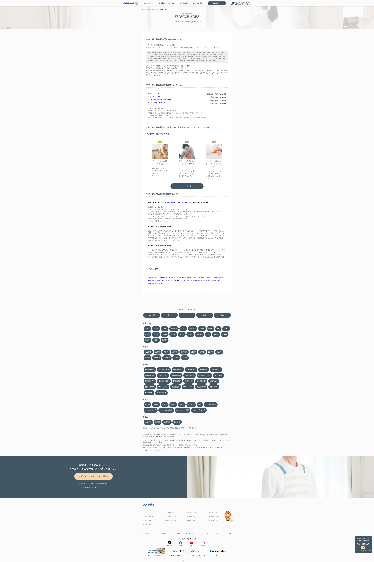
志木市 (181, 404)
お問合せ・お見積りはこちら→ (93, 487)
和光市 (173, 404)
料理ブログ (191, 520)
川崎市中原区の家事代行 (214, 278)
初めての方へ (148, 3)
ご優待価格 (148, 524)
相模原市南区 (178, 369)
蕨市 (199, 404)
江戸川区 (200, 334)
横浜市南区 (175, 387)
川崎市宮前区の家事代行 (176, 278)
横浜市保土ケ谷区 (204, 375)
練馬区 (164, 340)
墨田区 (147, 340)
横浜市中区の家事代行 (173, 280)
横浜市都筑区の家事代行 (211, 280)
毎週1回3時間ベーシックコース (177, 202)
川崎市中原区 (189, 375)
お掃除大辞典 (214, 516)
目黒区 (147, 334)
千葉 (222, 315)
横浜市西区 (177, 381)
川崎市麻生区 (216, 369)
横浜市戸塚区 (201, 387)
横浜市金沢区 (161, 392)
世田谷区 (174, 328)
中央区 (156, 334)
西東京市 (184, 352)
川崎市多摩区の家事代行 (156, 278)
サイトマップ (217, 533)
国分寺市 (157, 357)
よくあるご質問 (197, 3)
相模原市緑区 (149, 369)
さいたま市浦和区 (166, 410)
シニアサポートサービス (158, 103)
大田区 (164, 328)
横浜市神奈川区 (163, 381)
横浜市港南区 (188, 387)
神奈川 (187, 315)
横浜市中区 (189, 381)
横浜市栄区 (214, 387)
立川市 (210, 352)
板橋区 (190, 334)
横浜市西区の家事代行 (156, 280)
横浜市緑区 (214, 381)
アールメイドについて (164, 533)
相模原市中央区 (163, 369)
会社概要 (178, 533)
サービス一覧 (187, 186)
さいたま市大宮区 (199, 410)
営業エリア (213, 512)
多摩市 (202, 352)
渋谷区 (156, 328)
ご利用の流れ (184, 3)
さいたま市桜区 (150, 410)
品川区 (183, 328)
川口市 (147, 404)
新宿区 (147, 328)
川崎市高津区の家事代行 (195, 278)
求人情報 (228, 533)
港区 (218, 328)
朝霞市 (164, 404)
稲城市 (185, 357)
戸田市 (156, 404)
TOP (146, 512)
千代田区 (193, 328)
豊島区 (210, 328)
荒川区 (181, 334)
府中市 (174, 352)
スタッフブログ (171, 520)
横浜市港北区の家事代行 (192, 280)
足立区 (173, 334)
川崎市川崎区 (191, 369)
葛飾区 (216, 334)
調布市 (193, 352)
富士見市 (191, 404)
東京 (169, 315)
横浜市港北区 (201, 381)
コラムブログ (214, 520)
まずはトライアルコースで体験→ (93, 476)
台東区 (156, 340)
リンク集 (205, 533)
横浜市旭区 (218, 375)
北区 (208, 334)
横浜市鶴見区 (149, 381)
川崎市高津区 (176, 375)
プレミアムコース (156, 96)
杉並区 (202, 328)
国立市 (176, 357)
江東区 (224, 334)
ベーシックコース (156, 93)
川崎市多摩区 (149, 375)
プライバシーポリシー (192, 533)
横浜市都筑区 (149, 387)
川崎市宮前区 (163, 375)
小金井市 (167, 357)
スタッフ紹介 (149, 520)
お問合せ (218, 3)
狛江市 (219, 352)
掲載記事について (148, 533)
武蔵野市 (148, 352)
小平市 (147, 357)
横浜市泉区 (149, 392)
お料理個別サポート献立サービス (161, 99)
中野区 (164, 334)
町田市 (166, 352)
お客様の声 (172, 3)
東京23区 (152, 315)
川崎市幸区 (203, 369)
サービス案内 (160, 3)
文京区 (226, 328)
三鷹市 (157, 352)
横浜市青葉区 (163, 387)
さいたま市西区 (210, 404)
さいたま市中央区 (182, 410)
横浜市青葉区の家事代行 (156, 283)
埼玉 (204, 315)
